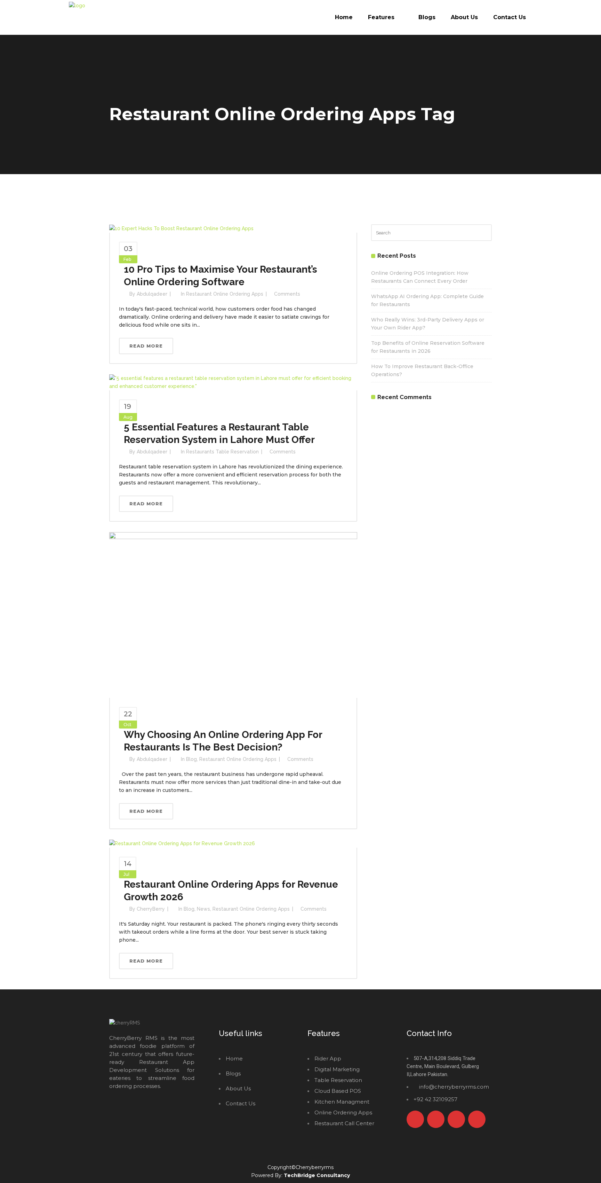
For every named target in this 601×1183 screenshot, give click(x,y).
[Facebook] (415, 1119)
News (203, 909)
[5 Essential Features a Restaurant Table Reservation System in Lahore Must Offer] (233, 381)
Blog (191, 759)
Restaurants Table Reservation (222, 451)
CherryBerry (151, 909)
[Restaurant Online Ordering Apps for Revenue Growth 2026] (182, 843)
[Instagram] (456, 1119)
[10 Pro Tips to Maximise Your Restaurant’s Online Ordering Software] (181, 228)
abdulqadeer (152, 294)
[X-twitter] (435, 1119)
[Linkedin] (477, 1119)
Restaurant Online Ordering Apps (224, 294)
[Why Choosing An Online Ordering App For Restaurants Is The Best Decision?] (233, 614)
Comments (287, 294)
